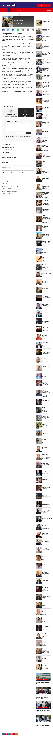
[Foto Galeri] (50, 1)
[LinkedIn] (13, 30)
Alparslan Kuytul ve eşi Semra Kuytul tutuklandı (24, 10)
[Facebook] (3, 30)
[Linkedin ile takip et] (9, 734)
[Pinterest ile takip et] (14, 734)
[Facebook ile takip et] (3, 734)
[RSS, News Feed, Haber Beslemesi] (16, 734)
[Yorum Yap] (33, 30)
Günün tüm (47, 10)
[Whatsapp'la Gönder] (18, 30)
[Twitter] (8, 30)
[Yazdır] (28, 30)
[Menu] (38, 5)
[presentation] (6, 10)
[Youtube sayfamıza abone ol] (6, 734)
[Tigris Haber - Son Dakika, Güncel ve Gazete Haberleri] (9, 5)
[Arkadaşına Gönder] (23, 30)
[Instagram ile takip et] (11, 734)
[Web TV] (47, 1)
